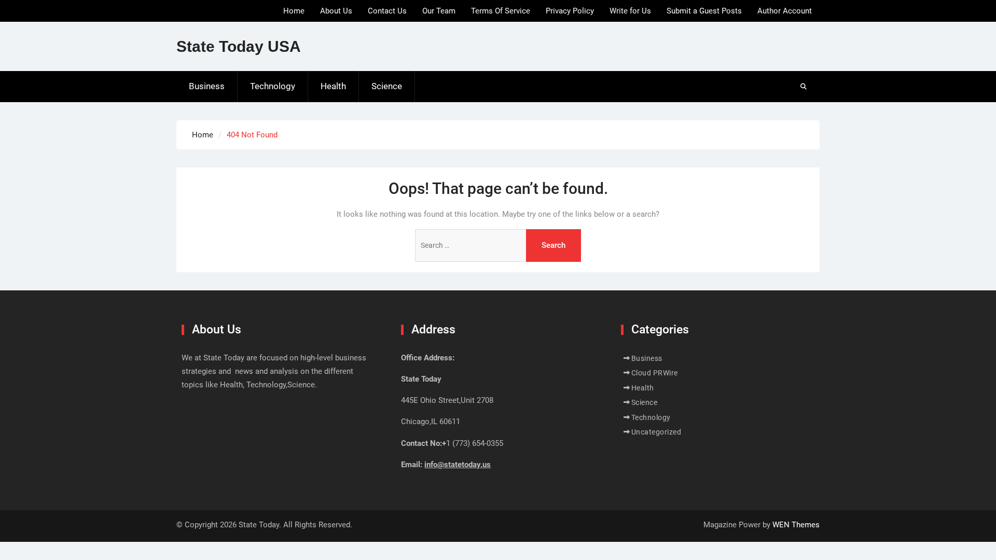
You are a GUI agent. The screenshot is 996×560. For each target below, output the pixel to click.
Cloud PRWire (654, 373)
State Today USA (238, 46)
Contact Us (387, 11)
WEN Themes (796, 524)
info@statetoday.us (457, 464)
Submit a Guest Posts (704, 11)
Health (333, 86)
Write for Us (630, 11)
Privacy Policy (570, 11)
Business (207, 86)
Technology (272, 86)
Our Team (438, 11)
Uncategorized (656, 432)
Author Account (784, 11)
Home (294, 11)
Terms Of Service (500, 11)
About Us (336, 11)
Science (386, 86)
